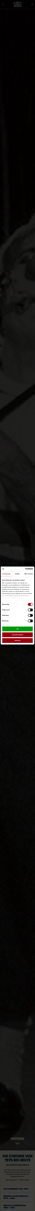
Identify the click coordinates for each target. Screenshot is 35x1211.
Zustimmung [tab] (6, 574)
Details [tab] (17, 574)
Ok (17, 629)
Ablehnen (18, 640)
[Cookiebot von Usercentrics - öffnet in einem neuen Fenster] (25, 569)
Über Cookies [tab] (28, 574)
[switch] (30, 609)
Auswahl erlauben (17, 634)
